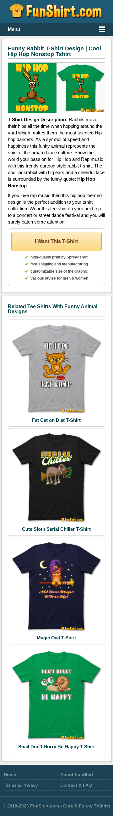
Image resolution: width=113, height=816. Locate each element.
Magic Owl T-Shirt (56, 637)
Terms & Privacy (21, 785)
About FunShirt (76, 774)
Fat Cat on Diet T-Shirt (56, 420)
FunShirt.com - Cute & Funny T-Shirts (70, 805)
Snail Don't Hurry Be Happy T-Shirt (56, 746)
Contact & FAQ (76, 785)
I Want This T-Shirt (56, 241)
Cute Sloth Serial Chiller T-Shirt (56, 529)
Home (10, 774)
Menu (14, 29)
